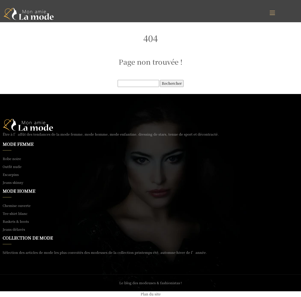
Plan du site (151, 294)
